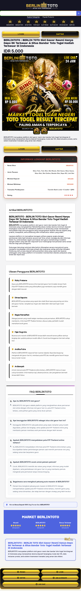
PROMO (22, 572)
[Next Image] (77, 92)
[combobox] (38, 13)
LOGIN (21, 34)
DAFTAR (60, 34)
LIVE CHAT (41, 584)
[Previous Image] (3, 92)
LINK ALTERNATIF (61, 578)
